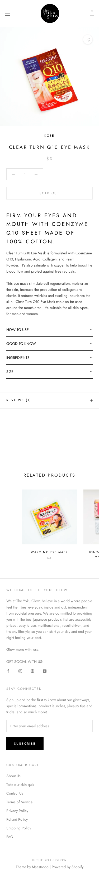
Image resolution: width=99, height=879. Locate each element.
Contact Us (14, 793)
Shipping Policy (18, 828)
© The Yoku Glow (49, 860)
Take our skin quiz (20, 784)
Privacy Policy (17, 810)
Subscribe (25, 743)
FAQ (9, 836)
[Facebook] (8, 671)
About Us (13, 775)
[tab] (49, 330)
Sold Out (49, 193)
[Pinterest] (32, 671)
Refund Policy (17, 819)
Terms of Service (19, 802)
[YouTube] (44, 671)
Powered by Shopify (67, 867)
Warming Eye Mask (49, 552)
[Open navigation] (7, 13)
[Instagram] (20, 671)
